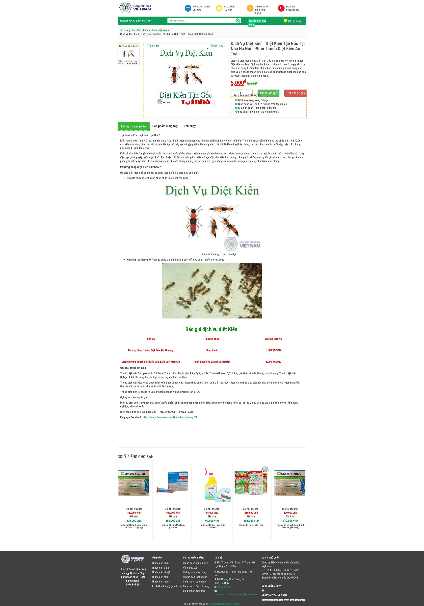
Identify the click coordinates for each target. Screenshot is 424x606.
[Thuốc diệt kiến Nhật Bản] (251, 483)
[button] (136, 21)
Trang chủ (129, 30)
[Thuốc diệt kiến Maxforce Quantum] (172, 483)
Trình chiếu (153, 45)
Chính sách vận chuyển (195, 563)
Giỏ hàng (296, 21)
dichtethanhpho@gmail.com (167, 586)
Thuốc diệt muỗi (160, 581)
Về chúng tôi (190, 567)
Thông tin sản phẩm (133, 126)
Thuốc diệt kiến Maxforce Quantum (173, 526)
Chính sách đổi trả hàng (196, 586)
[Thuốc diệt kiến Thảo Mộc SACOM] (212, 483)
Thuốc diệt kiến (158, 30)
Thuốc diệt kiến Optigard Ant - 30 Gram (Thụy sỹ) (134, 526)
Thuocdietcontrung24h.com (224, 604)
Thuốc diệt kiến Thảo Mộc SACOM (212, 526)
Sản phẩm (142, 30)
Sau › (222, 45)
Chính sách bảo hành (194, 581)
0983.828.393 (223, 586)
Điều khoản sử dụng (194, 590)
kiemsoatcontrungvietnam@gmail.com (235, 594)
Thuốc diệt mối (160, 577)
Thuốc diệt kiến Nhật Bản (251, 525)
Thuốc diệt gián (160, 567)
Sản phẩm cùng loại (165, 126)
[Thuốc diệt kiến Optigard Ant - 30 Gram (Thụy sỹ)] (133, 483)
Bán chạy (190, 126)
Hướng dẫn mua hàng (257, 22)
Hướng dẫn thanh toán (195, 577)
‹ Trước (213, 45)
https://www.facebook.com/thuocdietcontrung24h (170, 417)
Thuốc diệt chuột (161, 572)
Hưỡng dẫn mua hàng (194, 572)
